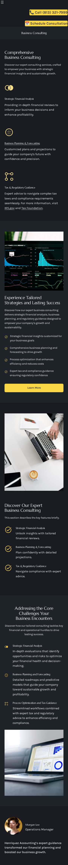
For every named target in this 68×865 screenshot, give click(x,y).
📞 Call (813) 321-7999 (48, 12)
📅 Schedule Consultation (46, 23)
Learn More (34, 387)
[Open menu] (2, 2)
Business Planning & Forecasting (22, 143)
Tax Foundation (32, 208)
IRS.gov (10, 208)
